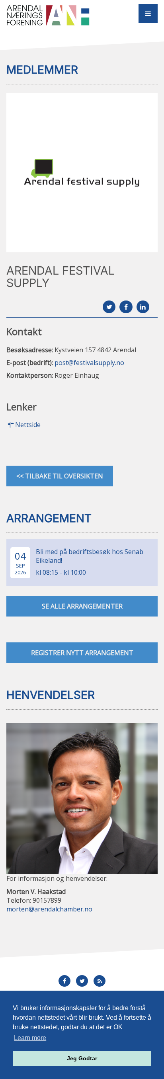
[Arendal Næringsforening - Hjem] (51, 15)
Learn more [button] (30, 1037)
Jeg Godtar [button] (82, 1058)
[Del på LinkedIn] (143, 306)
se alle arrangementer (82, 606)
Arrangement (49, 518)
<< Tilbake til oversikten (59, 476)
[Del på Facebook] (125, 306)
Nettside (28, 424)
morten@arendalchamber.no (49, 909)
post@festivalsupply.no (89, 362)
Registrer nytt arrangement (82, 652)
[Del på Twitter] (109, 306)
